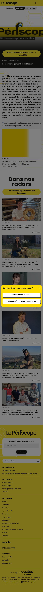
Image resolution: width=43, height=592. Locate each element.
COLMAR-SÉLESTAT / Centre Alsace (21, 301)
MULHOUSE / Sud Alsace (21, 295)
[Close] (39, 288)
